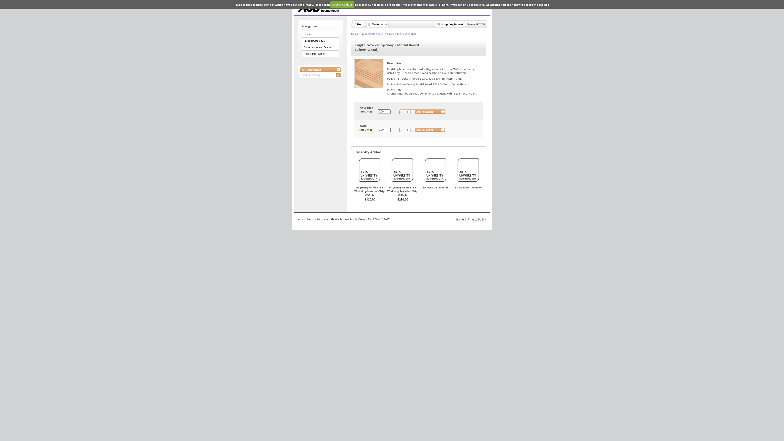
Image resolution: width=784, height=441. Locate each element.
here (445, 4)
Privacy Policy (477, 219)
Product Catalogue (314, 40)
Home (307, 34)
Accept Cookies (342, 4)
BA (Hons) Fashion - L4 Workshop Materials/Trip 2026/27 (402, 191)
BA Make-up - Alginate (468, 187)
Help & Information (314, 53)
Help (360, 24)
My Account (380, 24)
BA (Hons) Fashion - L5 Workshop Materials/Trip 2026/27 (369, 191)
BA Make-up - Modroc (435, 187)
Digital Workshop (406, 33)
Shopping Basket (452, 24)
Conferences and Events (317, 47)
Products (389, 33)
